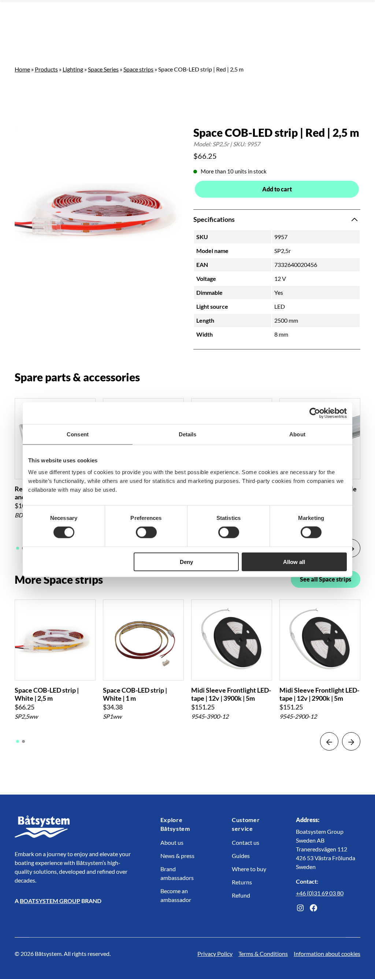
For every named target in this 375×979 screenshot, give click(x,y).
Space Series (103, 69)
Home (22, 69)
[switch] (146, 532)
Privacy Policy (215, 953)
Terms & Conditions (263, 953)
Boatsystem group (50, 900)
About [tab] (297, 434)
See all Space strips (325, 579)
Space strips (138, 69)
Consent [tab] (78, 434)
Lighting (73, 69)
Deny (186, 561)
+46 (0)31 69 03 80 (320, 893)
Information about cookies (327, 953)
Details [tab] (188, 434)
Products (46, 69)
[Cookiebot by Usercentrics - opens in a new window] (315, 413)
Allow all (294, 561)
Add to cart (277, 189)
